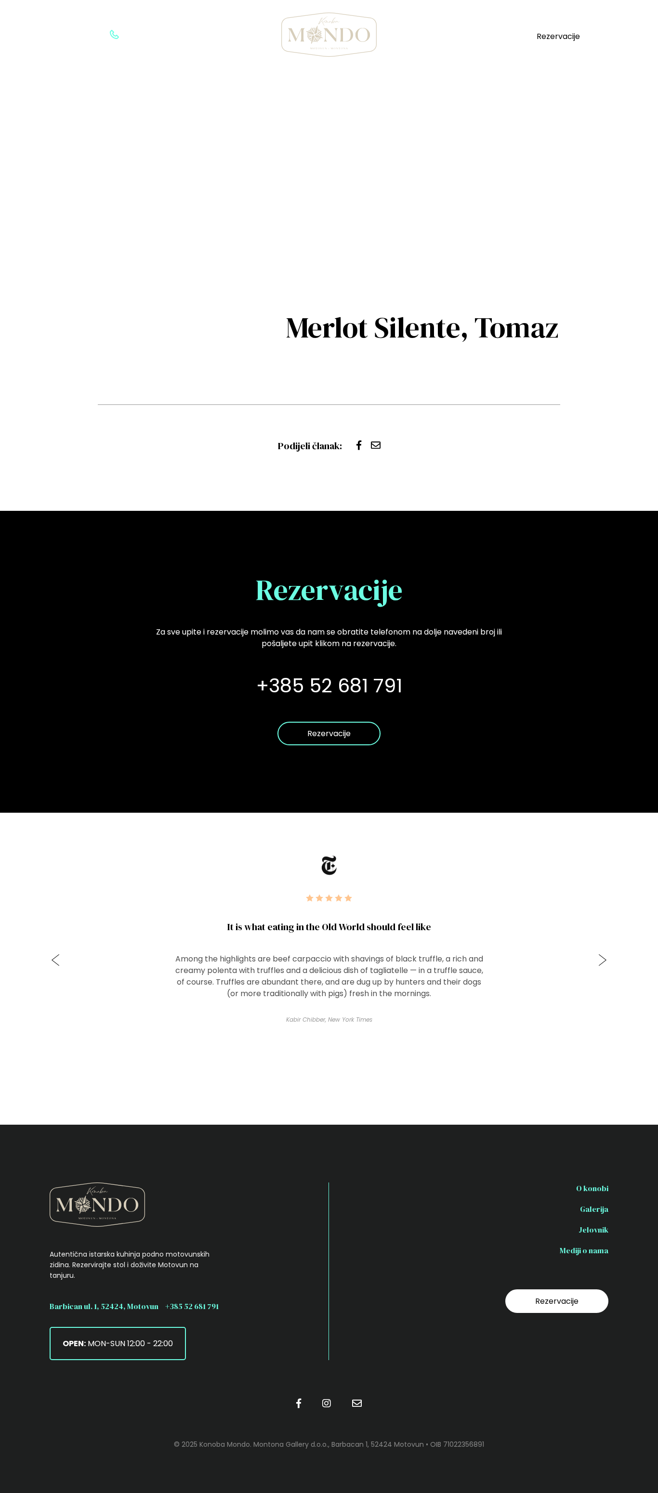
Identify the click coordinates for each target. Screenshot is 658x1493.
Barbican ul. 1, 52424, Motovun (104, 1306)
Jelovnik (593, 1229)
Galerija (594, 1209)
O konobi (592, 1188)
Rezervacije (558, 36)
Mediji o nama (584, 1250)
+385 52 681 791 (192, 1306)
